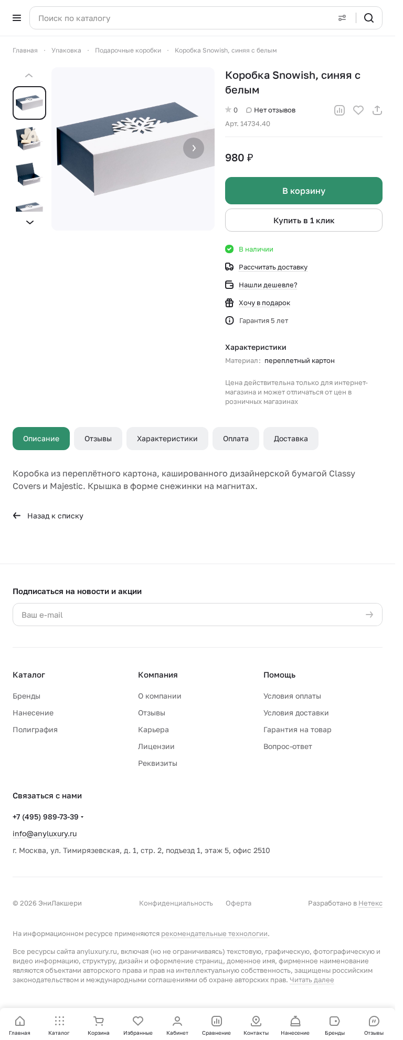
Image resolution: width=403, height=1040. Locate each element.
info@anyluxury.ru (45, 833)
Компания (158, 674)
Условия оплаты (292, 695)
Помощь (279, 674)
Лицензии (156, 746)
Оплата (236, 438)
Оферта (238, 903)
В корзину (303, 190)
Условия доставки (296, 712)
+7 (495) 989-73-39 (46, 816)
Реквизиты (157, 762)
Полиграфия (35, 729)
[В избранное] (358, 110)
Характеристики (167, 438)
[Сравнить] (339, 110)
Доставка (291, 438)
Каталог (29, 674)
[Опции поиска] (342, 18)
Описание (41, 438)
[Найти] (369, 18)
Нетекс (370, 903)
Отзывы (98, 438)
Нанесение (33, 712)
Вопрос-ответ (287, 746)
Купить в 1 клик (304, 220)
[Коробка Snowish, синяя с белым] (133, 149)
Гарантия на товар (297, 729)
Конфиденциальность (176, 903)
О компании (160, 695)
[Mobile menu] (16, 18)
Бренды (26, 695)
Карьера (153, 729)
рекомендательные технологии (214, 933)
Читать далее (312, 979)
